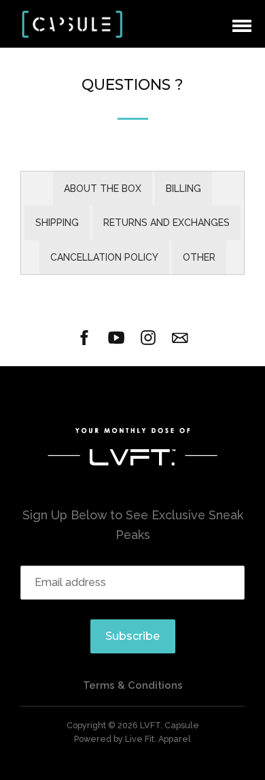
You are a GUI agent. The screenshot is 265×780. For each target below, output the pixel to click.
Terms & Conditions (133, 685)
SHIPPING (57, 222)
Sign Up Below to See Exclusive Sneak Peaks (132, 525)
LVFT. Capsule (169, 725)
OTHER (199, 257)
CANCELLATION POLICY (104, 257)
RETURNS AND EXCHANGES (166, 222)
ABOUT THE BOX (102, 188)
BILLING (183, 188)
